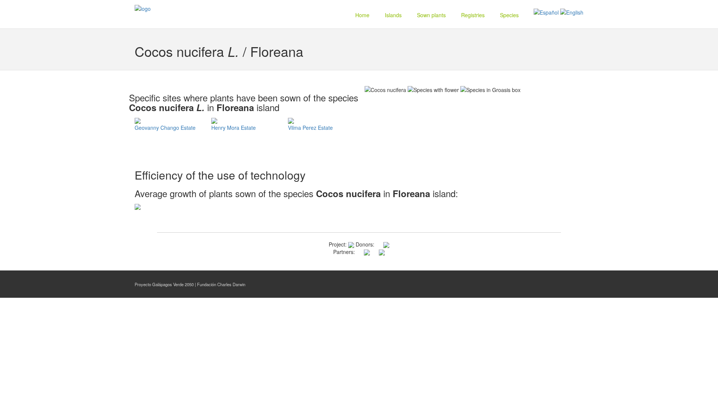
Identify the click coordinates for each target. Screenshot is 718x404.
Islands (393, 15)
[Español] (546, 11)
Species (509, 15)
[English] (571, 11)
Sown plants (431, 15)
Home (362, 15)
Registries (473, 15)
